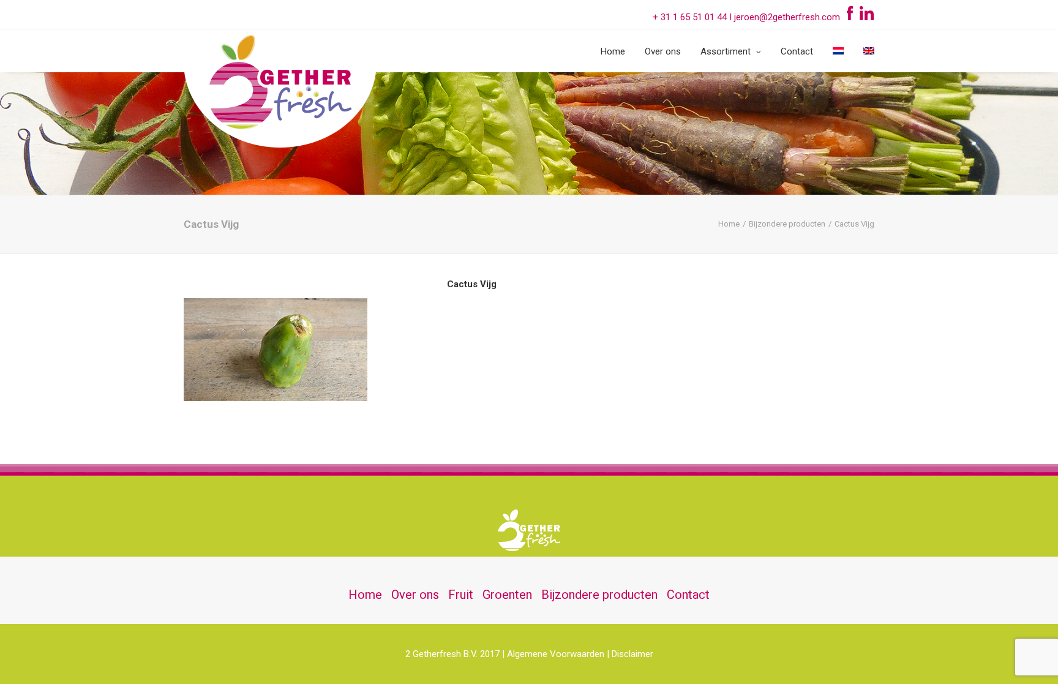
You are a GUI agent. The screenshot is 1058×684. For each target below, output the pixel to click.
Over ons (663, 51)
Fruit (460, 594)
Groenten (507, 594)
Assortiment (725, 51)
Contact (797, 51)
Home (613, 51)
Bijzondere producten (787, 223)
